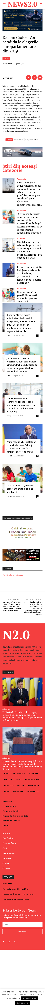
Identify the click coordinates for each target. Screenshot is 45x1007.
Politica (6, 58)
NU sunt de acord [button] (29, 998)
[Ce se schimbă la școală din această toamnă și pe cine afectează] (8, 295)
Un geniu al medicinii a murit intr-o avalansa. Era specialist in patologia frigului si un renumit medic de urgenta (33, 608)
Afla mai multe (13, 998)
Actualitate (21, 179)
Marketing (21, 238)
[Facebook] (28, 77)
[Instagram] (9, 941)
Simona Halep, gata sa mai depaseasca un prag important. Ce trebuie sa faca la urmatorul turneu (11, 606)
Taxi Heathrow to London (12, 575)
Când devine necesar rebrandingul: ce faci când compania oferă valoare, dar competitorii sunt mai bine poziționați (20, 405)
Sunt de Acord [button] (22, 1003)
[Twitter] (34, 77)
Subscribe (22, 931)
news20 (11, 63)
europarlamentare (31, 140)
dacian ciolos (18, 140)
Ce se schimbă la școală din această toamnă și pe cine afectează (20, 488)
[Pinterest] (40, 77)
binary (8, 416)
